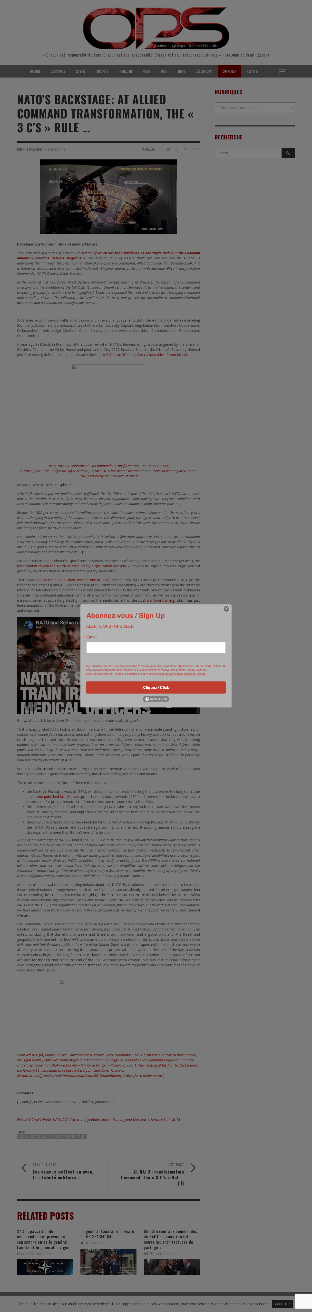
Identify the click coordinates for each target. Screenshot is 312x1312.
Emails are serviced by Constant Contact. (180, 674)
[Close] (226, 609)
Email (91, 637)
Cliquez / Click (156, 687)
